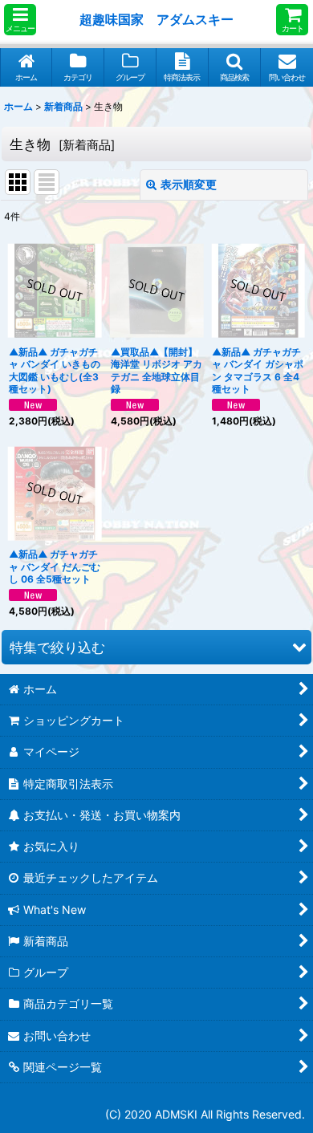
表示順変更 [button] (189, 184)
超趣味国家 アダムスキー (156, 19)
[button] (20, 19)
